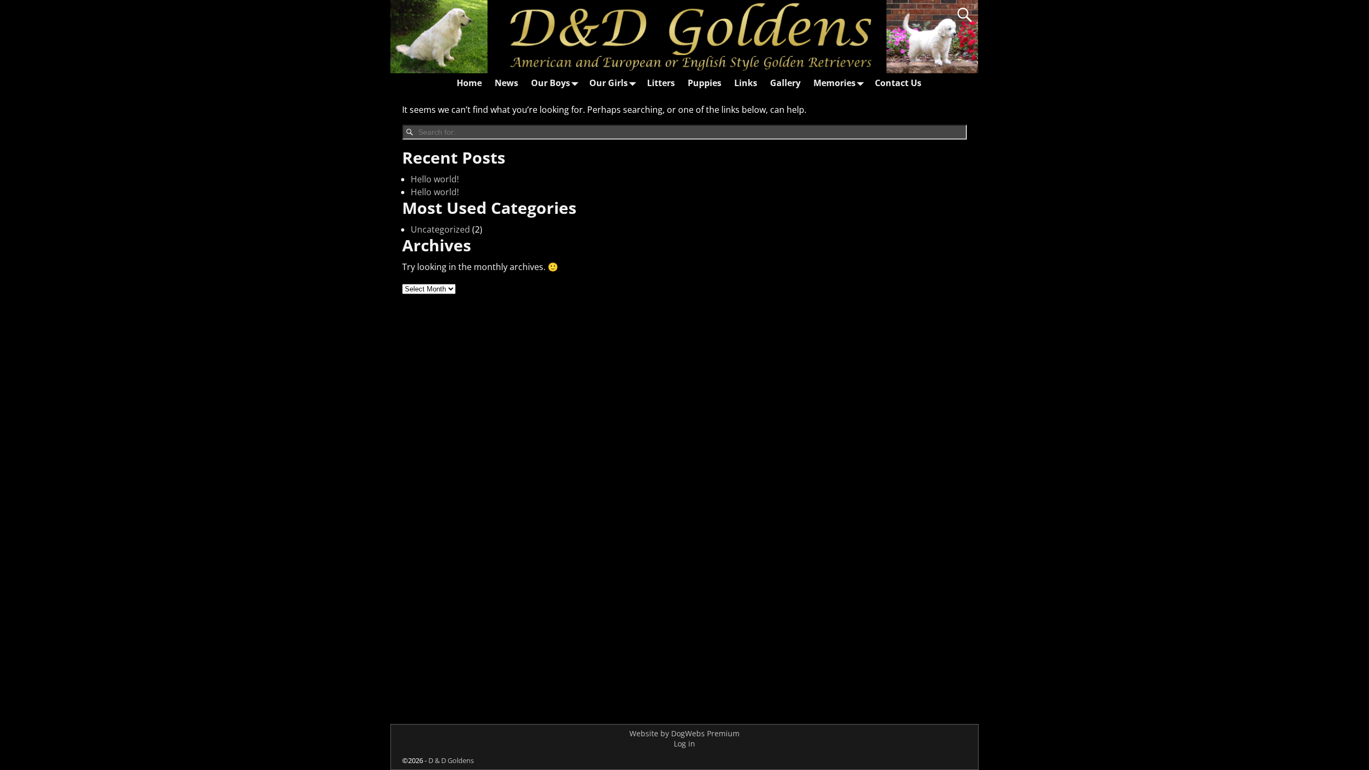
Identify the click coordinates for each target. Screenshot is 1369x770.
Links (745, 83)
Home (469, 83)
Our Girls (608, 83)
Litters (661, 83)
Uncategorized (440, 229)
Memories (834, 83)
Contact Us (898, 83)
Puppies (704, 83)
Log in (684, 743)
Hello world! (435, 179)
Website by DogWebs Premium (684, 733)
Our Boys (550, 83)
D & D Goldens (451, 760)
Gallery (785, 83)
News (506, 83)
